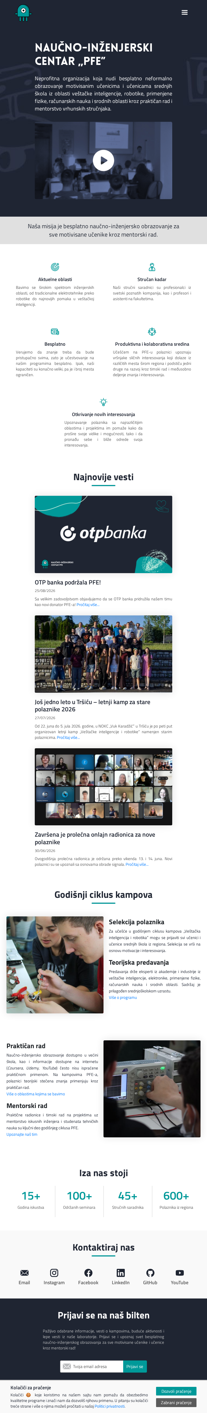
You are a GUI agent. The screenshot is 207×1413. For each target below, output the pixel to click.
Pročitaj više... (88, 604)
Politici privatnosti (110, 1406)
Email (65, 1366)
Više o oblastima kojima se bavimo (35, 1094)
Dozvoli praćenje (176, 1391)
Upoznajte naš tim (21, 1134)
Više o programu (123, 997)
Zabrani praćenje (176, 1402)
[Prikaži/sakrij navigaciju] (184, 13)
